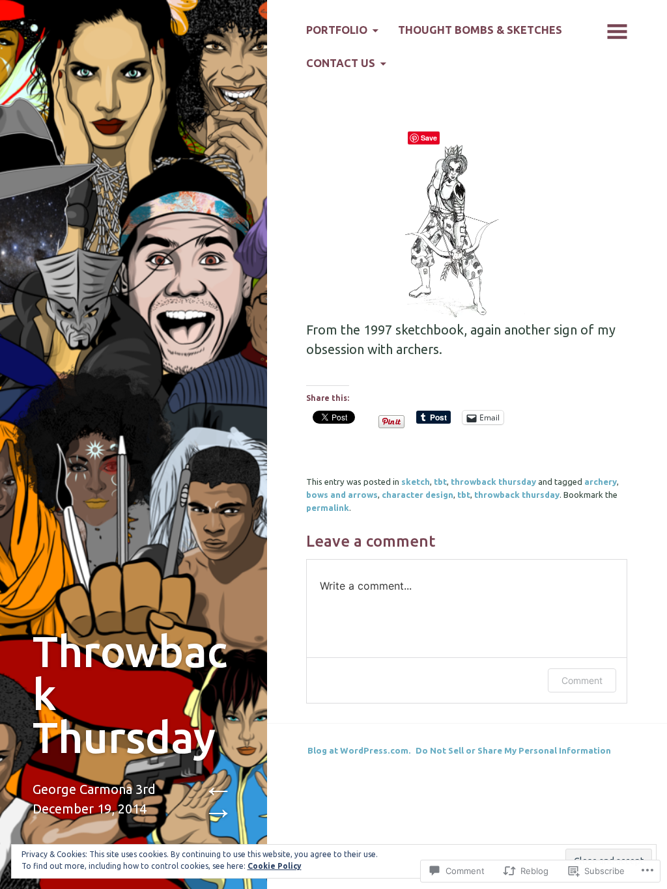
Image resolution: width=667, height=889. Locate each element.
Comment (582, 680)
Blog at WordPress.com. (359, 750)
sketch (415, 481)
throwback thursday (493, 481)
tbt (440, 481)
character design (417, 494)
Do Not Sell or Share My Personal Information (513, 750)
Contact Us (340, 63)
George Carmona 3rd (94, 789)
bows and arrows (342, 494)
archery (600, 481)
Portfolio (336, 30)
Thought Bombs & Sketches (480, 30)
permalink (327, 507)
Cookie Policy (275, 866)
